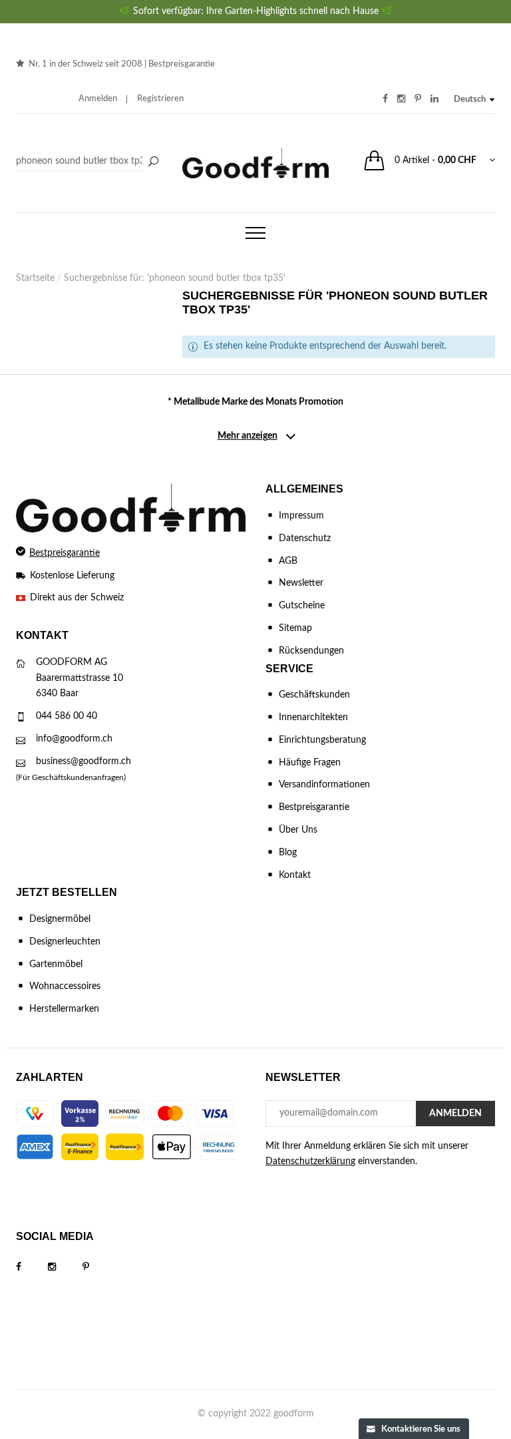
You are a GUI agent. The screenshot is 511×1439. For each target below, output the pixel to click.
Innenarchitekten (313, 717)
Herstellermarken (64, 1009)
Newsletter (301, 583)
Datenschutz (305, 538)
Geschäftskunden (314, 695)
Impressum (301, 515)
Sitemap (295, 628)
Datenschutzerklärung (310, 1161)
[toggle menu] (255, 233)
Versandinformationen (324, 784)
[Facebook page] (32, 1267)
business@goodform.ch (83, 761)
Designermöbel (59, 919)
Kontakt (295, 875)
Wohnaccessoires (64, 986)
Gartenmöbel (56, 964)
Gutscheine (302, 605)
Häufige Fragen (310, 762)
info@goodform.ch (74, 738)
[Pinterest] (99, 1267)
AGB (288, 561)
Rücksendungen (311, 651)
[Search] (89, 161)
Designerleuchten (64, 941)
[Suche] (153, 162)
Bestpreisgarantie (181, 64)
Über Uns (298, 830)
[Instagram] (65, 1267)
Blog (288, 852)
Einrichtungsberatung (322, 740)
